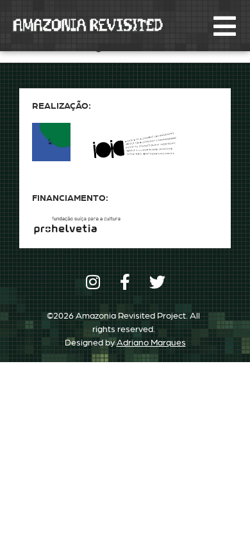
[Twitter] (157, 282)
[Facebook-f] (125, 282)
